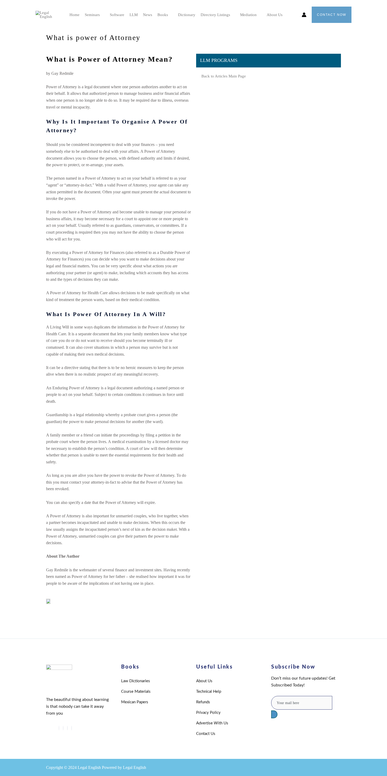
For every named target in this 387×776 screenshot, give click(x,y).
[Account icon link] (304, 14)
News (147, 15)
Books (162, 15)
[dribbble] (67, 728)
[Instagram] (71, 728)
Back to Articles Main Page (223, 76)
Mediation (248, 15)
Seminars (92, 15)
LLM (134, 15)
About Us (274, 15)
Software (117, 15)
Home (75, 15)
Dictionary (186, 15)
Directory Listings (215, 15)
